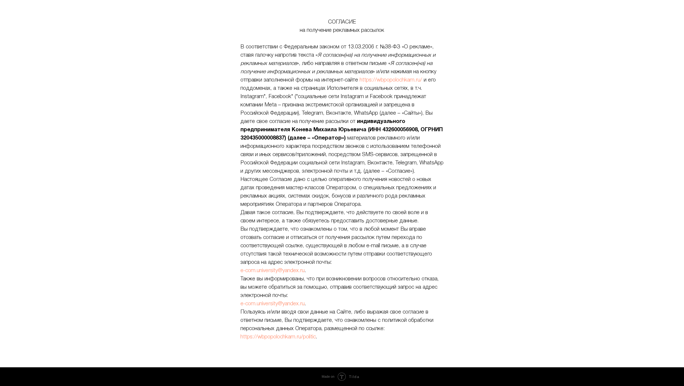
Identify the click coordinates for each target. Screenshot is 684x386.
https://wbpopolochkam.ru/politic (278, 337)
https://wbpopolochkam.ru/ (391, 80)
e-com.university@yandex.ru (272, 270)
